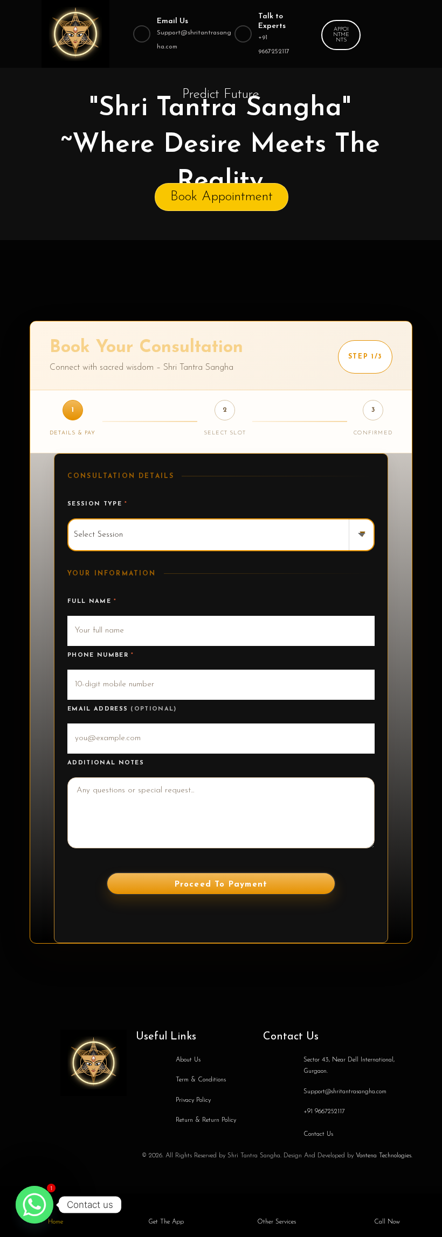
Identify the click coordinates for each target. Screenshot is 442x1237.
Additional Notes (105, 763)
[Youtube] (117, 1109)
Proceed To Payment (221, 885)
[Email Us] (141, 34)
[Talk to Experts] (243, 34)
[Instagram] (93, 1109)
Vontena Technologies (383, 1155)
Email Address (122, 709)
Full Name (92, 602)
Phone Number (100, 655)
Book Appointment (221, 196)
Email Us (172, 21)
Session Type (97, 504)
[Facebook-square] (69, 1109)
